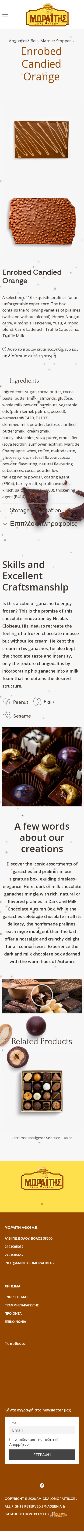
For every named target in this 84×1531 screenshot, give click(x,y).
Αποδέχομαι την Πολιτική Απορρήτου (34, 1442)
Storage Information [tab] (35, 510)
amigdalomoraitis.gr (56, 1499)
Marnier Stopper (55, 40)
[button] (5, 15)
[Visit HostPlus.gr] (58, 1514)
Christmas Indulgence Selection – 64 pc (42, 1137)
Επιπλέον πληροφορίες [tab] (43, 523)
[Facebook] (42, 1485)
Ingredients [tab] (24, 380)
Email (13, 1423)
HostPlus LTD (37, 1514)
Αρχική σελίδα (22, 40)
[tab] (42, 380)
